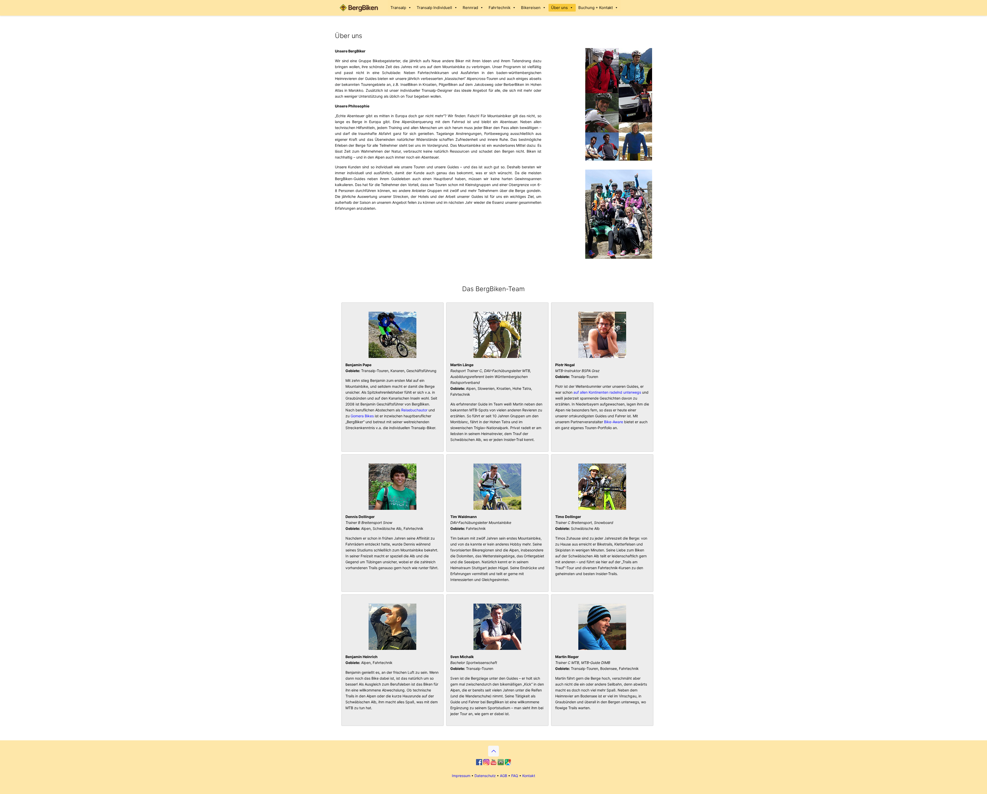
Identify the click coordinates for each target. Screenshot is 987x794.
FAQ (514, 775)
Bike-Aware (613, 422)
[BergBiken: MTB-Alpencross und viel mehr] (360, 7)
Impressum (461, 775)
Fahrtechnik (499, 7)
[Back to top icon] (493, 751)
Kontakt (528, 775)
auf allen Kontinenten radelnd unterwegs (607, 392)
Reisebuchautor (414, 410)
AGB (503, 775)
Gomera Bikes (362, 416)
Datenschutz (485, 775)
